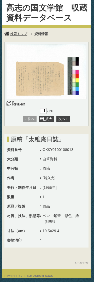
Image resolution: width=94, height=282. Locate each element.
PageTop (83, 262)
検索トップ (18, 34)
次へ (63, 119)
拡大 (48, 119)
